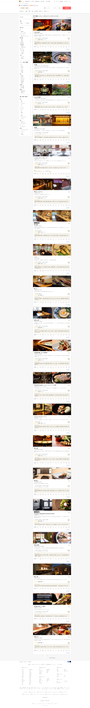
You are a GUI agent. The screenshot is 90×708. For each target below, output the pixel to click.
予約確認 (61, 1)
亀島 (40, 681)
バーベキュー (67, 688)
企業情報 (21, 661)
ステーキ (65, 687)
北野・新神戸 (58, 682)
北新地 (65, 669)
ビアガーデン (63, 688)
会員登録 (65, 1)
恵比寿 (23, 676)
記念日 (35, 687)
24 (69, 340)
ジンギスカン (43, 688)
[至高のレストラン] (37, 222)
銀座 (22, 669)
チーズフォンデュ (50, 688)
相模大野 (40, 673)
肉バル (32, 688)
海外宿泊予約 (37, 1)
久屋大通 (40, 682)
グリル (68, 687)
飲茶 (29, 688)
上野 (22, 683)
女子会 (20, 687)
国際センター (41, 680)
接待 (29, 687)
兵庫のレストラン (59, 679)
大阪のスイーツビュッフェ (26, 694)
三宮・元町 (65, 681)
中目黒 (30, 673)
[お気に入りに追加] (69, 32)
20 (69, 52)
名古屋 (40, 678)
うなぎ (24, 688)
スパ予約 (32, 1)
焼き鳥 (55, 688)
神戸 (57, 681)
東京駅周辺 (30, 669)
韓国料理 (58, 688)
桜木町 (40, 672)
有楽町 (30, 672)
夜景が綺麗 (24, 687)
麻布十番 (23, 680)
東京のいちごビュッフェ (48, 694)
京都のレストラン (59, 674)
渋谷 (22, 677)
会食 (27, 687)
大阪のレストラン (59, 667)
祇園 (64, 676)
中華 (47, 687)
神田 (22, 681)
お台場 (30, 681)
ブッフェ (50, 687)
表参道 (30, 676)
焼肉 (55, 687)
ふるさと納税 (48, 1)
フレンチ (42, 687)
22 (69, 373)
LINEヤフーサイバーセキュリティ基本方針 (38, 664)
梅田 (57, 669)
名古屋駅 (48, 678)
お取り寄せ (42, 1)
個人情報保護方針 (48, 664)
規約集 (29, 664)
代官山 (30, 680)
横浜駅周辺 (48, 669)
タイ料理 (21, 688)
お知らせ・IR (25, 661)
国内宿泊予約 (27, 1)
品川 (22, 684)
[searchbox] (32, 8)
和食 (45, 687)
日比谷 (23, 673)
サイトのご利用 (59, 664)
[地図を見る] (69, 39)
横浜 (40, 669)
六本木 (23, 672)
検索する (67, 8)
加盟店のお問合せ (45, 697)
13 (69, 245)
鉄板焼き (61, 687)
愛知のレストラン (42, 676)
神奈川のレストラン (42, 667)
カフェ (35, 688)
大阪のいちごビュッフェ (56, 694)
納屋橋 (48, 680)
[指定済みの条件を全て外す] (44, 8)
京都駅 (58, 676)
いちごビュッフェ (41, 694)
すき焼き (58, 687)
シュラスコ (38, 688)
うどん (27, 688)
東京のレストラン (25, 667)
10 (69, 594)
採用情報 (29, 661)
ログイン (69, 1)
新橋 (30, 677)
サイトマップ (54, 664)
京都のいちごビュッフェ (64, 694)
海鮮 (46, 688)
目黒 (30, 683)
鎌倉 (47, 672)
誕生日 (32, 687)
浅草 (30, 684)
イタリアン (38, 687)
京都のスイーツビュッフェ (34, 694)
